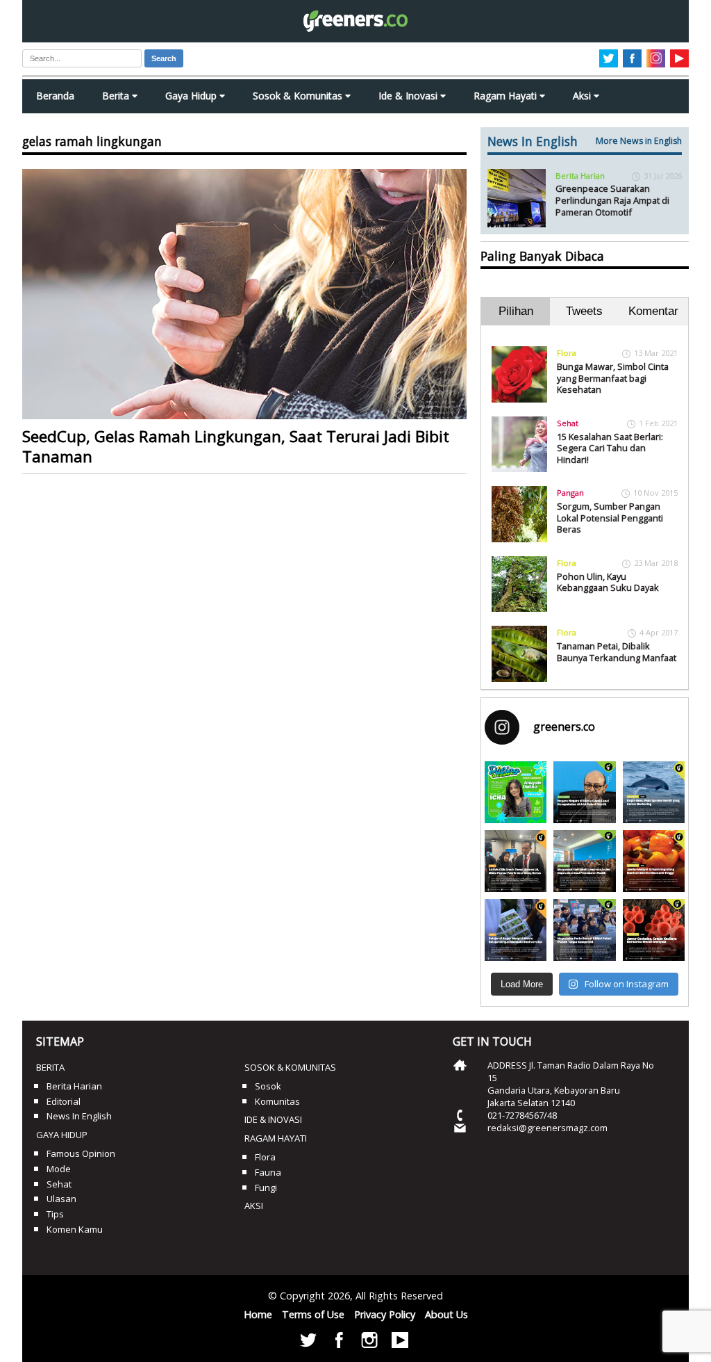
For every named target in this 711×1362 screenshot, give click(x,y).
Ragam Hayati (506, 95)
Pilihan (516, 311)
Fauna (268, 1172)
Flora (566, 353)
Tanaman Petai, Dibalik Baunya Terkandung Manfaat (616, 652)
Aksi (583, 95)
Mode (59, 1168)
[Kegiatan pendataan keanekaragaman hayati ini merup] (515, 930)
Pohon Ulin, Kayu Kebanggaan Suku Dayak (608, 582)
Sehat (567, 423)
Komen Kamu (75, 1229)
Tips (55, 1214)
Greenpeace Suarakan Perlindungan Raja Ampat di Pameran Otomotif (612, 200)
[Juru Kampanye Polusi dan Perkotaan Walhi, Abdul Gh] (584, 792)
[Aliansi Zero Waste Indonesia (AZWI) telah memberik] (584, 930)
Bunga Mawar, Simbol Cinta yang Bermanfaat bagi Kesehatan (613, 378)
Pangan (570, 492)
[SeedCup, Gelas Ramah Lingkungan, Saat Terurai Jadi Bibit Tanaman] (244, 294)
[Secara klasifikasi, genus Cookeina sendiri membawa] (654, 930)
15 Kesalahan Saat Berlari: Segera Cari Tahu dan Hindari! (610, 448)
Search (163, 58)
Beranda (55, 95)
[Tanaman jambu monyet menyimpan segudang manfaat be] (654, 861)
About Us (446, 1314)
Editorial (64, 1101)
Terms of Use (313, 1314)
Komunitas (277, 1101)
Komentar (653, 311)
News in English (79, 1116)
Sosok (268, 1086)
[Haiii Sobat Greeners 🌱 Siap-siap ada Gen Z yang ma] (515, 792)
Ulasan (61, 1198)
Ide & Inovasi (409, 95)
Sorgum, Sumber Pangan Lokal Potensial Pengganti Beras (610, 517)
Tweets (584, 311)
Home (258, 1314)
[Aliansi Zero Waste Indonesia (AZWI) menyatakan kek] (584, 861)
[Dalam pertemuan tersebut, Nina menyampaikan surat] (515, 861)
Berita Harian (580, 175)
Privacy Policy (384, 1314)
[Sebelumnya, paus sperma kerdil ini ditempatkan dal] (654, 792)
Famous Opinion (81, 1153)
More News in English (639, 141)
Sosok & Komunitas (299, 95)
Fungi (266, 1187)
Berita (117, 95)
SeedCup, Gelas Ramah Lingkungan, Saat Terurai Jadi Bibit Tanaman (235, 446)
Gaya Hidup (192, 95)
